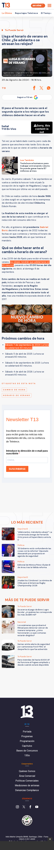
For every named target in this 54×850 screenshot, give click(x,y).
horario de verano (16, 395)
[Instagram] (17, 807)
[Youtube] (37, 807)
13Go (27, 755)
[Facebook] (30, 807)
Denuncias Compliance (27, 790)
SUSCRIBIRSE (17, 469)
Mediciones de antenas (27, 785)
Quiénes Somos (27, 771)
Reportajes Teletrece (26, 13)
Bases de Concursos (27, 750)
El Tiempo (46, 13)
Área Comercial (27, 776)
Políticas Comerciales (27, 780)
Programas (27, 736)
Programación (27, 741)
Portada (27, 731)
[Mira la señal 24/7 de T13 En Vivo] (38, 6)
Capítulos (27, 745)
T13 (4, 88)
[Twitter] (24, 807)
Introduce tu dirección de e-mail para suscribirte (27, 452)
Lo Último (7, 13)
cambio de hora (14, 390)
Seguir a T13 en (24, 97)
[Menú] (49, 5)
